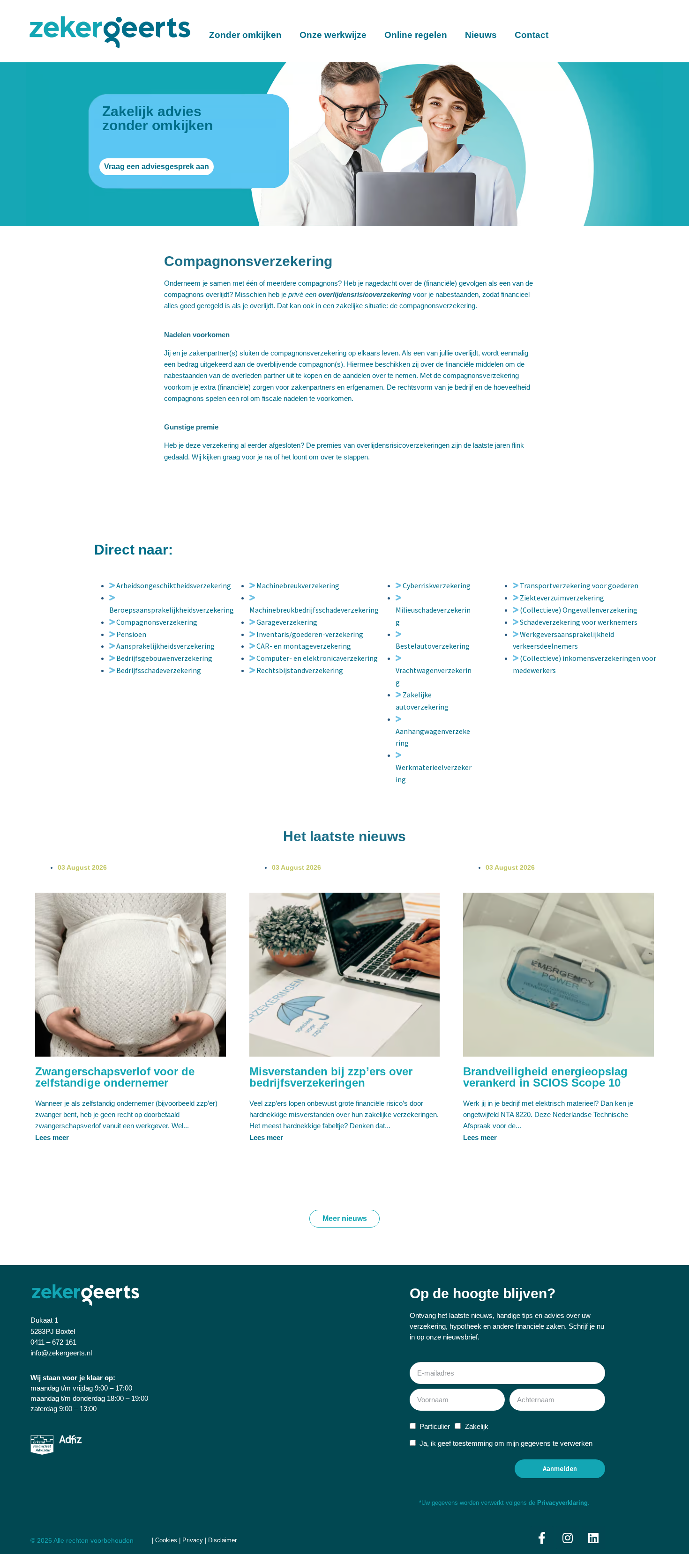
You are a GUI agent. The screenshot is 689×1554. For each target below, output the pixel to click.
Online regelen (415, 35)
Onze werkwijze (333, 35)
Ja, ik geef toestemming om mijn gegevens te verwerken (505, 1443)
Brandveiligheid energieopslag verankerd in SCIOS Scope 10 (545, 1077)
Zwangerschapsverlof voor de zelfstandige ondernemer (115, 1077)
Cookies (167, 1540)
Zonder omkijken (245, 35)
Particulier (434, 1426)
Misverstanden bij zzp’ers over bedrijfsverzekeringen (330, 1077)
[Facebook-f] (542, 1537)
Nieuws (481, 35)
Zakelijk (476, 1426)
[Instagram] (567, 1537)
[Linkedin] (593, 1537)
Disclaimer (222, 1540)
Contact (531, 35)
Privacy (192, 1540)
